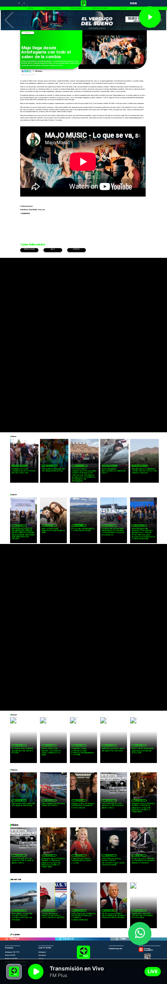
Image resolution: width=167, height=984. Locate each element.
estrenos (76, 249)
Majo (53, 249)
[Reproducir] (150, 17)
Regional (109, 525)
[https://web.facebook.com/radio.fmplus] (60, 939)
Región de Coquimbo (20, 465)
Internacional (19, 910)
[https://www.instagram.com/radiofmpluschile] (7, 939)
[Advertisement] (83, 341)
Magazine (28, 32)
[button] (9, 20)
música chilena (29, 249)
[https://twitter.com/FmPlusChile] (117, 939)
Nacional (19, 745)
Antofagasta (139, 525)
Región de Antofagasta (79, 466)
